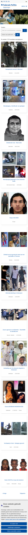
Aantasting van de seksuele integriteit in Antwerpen (14, 369)
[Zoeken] (25, 30)
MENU (23, 6)
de (6, 1)
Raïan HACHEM (14, 217)
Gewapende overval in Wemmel (14, 69)
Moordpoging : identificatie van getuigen (14, 106)
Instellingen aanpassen (14, 527)
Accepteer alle (14, 523)
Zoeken (3, 27)
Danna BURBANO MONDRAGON (14, 406)
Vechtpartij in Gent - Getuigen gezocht (14, 443)
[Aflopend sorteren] (17, 34)
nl (2, 1)
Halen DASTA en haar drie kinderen (14, 480)
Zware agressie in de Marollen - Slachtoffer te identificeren (14, 330)
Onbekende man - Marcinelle (14, 142)
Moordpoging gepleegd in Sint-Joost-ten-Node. (14, 180)
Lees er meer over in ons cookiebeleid (15, 519)
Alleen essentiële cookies (14, 531)
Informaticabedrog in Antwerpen (14, 293)
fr (4, 1)
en (9, 1)
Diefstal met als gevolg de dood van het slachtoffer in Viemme (14, 255)
